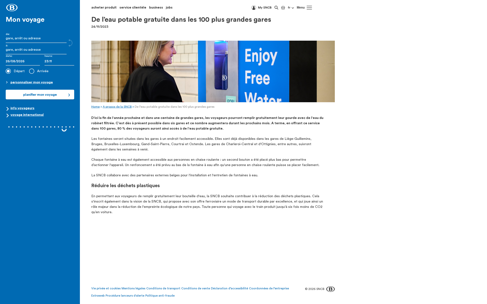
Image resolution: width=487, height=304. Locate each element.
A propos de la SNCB (117, 106)
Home (95, 106)
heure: (49, 56)
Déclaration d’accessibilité (229, 288)
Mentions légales (133, 288)
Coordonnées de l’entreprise (269, 288)
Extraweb (98, 295)
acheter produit (104, 7)
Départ (19, 71)
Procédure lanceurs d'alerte (125, 295)
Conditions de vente (195, 288)
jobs (169, 7)
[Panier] (283, 7)
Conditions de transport (163, 288)
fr (289, 7)
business (156, 7)
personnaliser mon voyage (31, 82)
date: (9, 56)
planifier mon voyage (40, 94)
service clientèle (132, 7)
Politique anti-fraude (160, 295)
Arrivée (43, 71)
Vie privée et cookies (106, 288)
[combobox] (59, 61)
